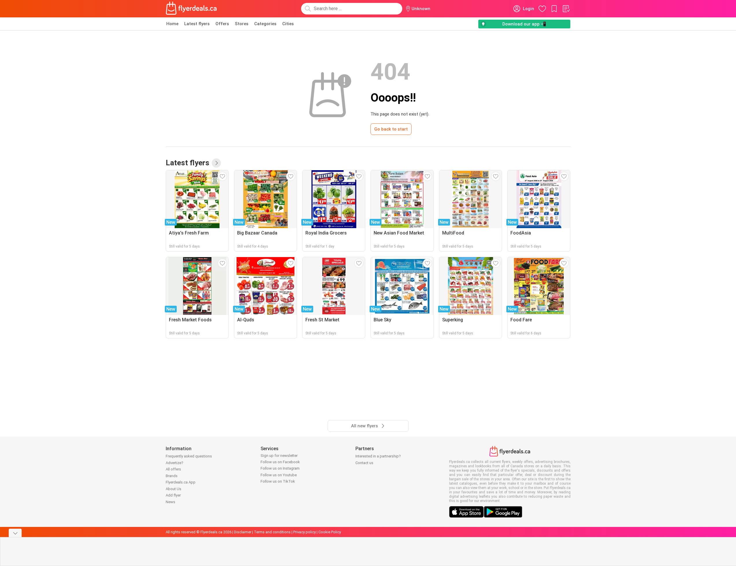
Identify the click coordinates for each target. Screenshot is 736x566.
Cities (288, 23)
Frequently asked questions (189, 456)
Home (172, 23)
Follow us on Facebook (280, 462)
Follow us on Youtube (279, 475)
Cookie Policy (329, 532)
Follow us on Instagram (280, 468)
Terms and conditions (272, 532)
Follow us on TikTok (278, 481)
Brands (172, 476)
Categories (265, 23)
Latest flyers (197, 23)
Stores (241, 23)
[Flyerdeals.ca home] (191, 8)
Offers (222, 23)
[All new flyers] (216, 163)
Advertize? (174, 463)
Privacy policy (304, 532)
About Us (173, 489)
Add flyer (173, 495)
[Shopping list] (566, 8)
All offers (173, 469)
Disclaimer (242, 532)
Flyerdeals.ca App (180, 482)
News (170, 502)
